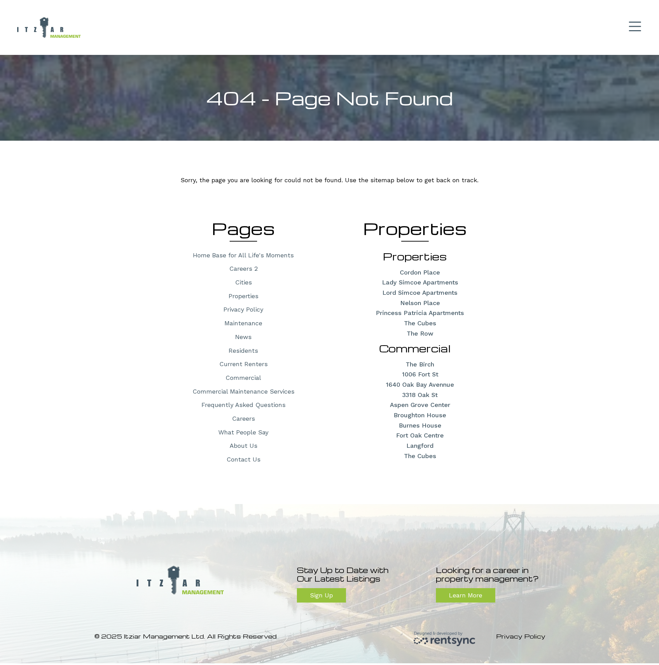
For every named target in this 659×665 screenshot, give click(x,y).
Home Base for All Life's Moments (243, 255)
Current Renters (243, 364)
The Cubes (420, 323)
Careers (243, 418)
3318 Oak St (420, 394)
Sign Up (321, 595)
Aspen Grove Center (420, 404)
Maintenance (243, 323)
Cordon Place (420, 272)
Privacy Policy (243, 309)
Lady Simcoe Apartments (420, 282)
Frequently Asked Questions (243, 404)
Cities (243, 282)
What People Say (243, 432)
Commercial (243, 377)
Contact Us (244, 459)
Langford (419, 445)
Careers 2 (243, 268)
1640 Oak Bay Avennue (420, 384)
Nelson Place (420, 302)
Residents (243, 350)
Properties (243, 296)
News (243, 336)
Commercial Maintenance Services (243, 391)
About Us (243, 445)
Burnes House (420, 425)
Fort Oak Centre (420, 435)
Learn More (465, 595)
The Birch (420, 364)
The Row (420, 333)
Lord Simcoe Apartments (420, 292)
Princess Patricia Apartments (420, 312)
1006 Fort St (420, 374)
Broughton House (420, 415)
